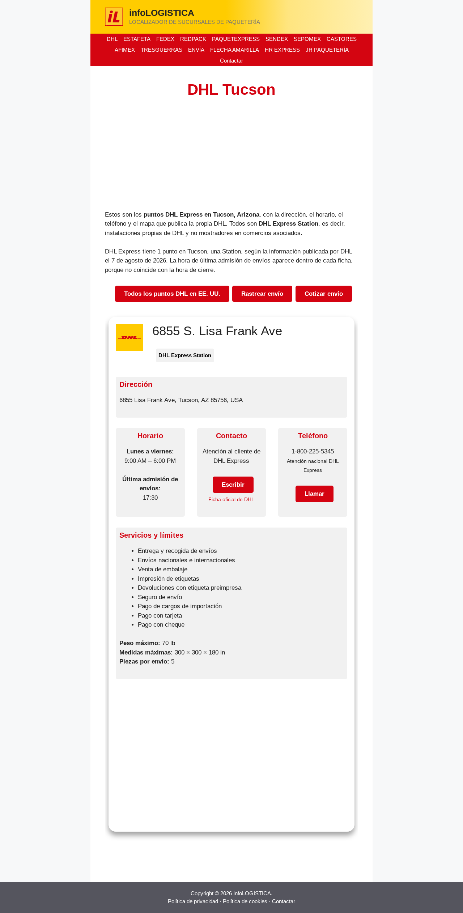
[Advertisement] (231, 156)
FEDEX (165, 39)
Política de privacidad (193, 901)
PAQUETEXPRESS (236, 39)
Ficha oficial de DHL (231, 499)
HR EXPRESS (282, 50)
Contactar (231, 60)
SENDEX (277, 39)
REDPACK (193, 39)
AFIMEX (125, 50)
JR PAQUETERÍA (327, 50)
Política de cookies (245, 901)
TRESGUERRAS (161, 50)
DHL (112, 39)
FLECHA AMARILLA (234, 50)
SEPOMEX (307, 39)
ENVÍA (196, 50)
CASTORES (342, 39)
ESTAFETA (136, 39)
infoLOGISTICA (161, 13)
